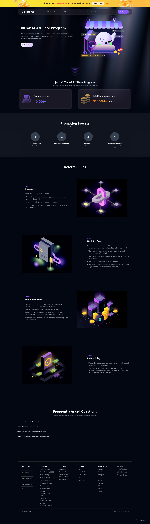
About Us (94, 12)
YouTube (100, 469)
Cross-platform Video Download (45, 499)
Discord (100, 480)
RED (99, 486)
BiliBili (100, 489)
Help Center (82, 475)
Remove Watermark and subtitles (45, 493)
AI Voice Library (45, 489)
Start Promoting (27, 45)
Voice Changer (44, 486)
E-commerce (63, 480)
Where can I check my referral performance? (31, 432)
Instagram (101, 475)
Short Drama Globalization (63, 476)
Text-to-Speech (45, 480)
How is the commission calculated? (28, 427)
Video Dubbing (45, 472)
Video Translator (45, 469)
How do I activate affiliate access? (28, 422)
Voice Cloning (44, 475)
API (65, 12)
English (114, 12)
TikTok (100, 472)
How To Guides (83, 472)
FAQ (79, 477)
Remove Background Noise (46, 504)
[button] (75, 3)
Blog (79, 469)
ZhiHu (100, 491)
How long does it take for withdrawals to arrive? (33, 437)
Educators (62, 469)
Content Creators (65, 472)
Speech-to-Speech (46, 483)
